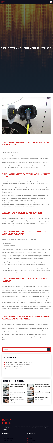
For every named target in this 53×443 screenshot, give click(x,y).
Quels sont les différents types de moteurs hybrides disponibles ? (18, 364)
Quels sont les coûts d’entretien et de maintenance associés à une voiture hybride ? (21, 373)
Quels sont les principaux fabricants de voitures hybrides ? (16, 370)
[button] (51, 2)
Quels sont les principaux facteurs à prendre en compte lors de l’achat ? (19, 368)
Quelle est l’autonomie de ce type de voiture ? (14, 366)
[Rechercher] (48, 349)
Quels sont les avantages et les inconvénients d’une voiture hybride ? (18, 362)
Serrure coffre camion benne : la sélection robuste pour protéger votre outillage (17, 399)
